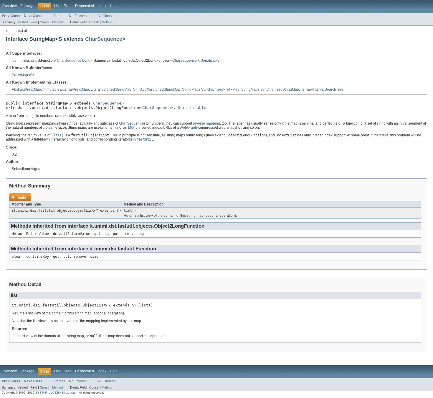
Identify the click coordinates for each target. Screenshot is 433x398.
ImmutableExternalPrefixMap (66, 89)
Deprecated (84, 6)
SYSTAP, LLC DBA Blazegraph (56, 392)
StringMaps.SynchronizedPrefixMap (210, 89)
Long (86, 60)
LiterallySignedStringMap (111, 89)
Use (57, 6)
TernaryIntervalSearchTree (322, 89)
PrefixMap (20, 75)
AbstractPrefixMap (26, 89)
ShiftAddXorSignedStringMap (156, 89)
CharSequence (103, 39)
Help (114, 6)
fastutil (145, 139)
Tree (68, 6)
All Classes (106, 16)
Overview (9, 6)
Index (101, 6)
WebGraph (188, 127)
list (128, 210)
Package (27, 6)
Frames (59, 16)
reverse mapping (206, 123)
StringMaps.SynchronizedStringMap (270, 89)
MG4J (133, 127)
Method (57, 22)
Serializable (210, 60)
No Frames (78, 16)
